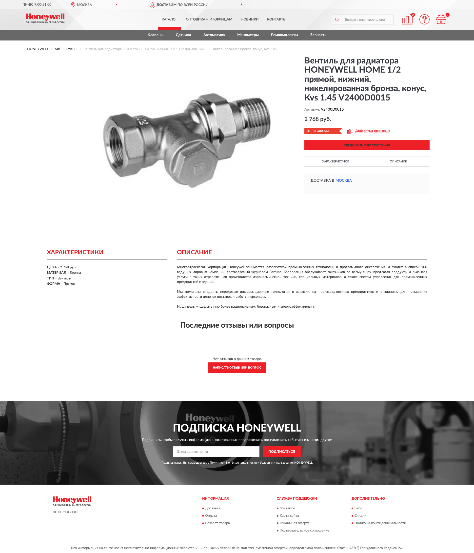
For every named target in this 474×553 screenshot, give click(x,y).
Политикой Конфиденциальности (233, 462)
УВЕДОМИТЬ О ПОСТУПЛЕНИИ (367, 145)
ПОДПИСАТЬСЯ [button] (281, 452)
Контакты (276, 19)
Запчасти (318, 35)
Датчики (183, 35)
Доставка (212, 508)
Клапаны (155, 35)
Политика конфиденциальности (380, 523)
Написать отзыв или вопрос (237, 367)
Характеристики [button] (335, 161)
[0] (441, 19)
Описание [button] (398, 161)
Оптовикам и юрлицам (209, 19)
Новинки (250, 19)
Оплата (211, 515)
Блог (358, 508)
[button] (424, 19)
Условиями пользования (277, 462)
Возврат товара (217, 523)
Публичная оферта (295, 523)
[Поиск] (337, 19)
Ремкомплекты (284, 35)
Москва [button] (344, 180)
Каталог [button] (170, 19)
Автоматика (214, 35)
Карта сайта (289, 515)
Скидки (360, 515)
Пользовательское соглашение (304, 530)
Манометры (248, 35)
